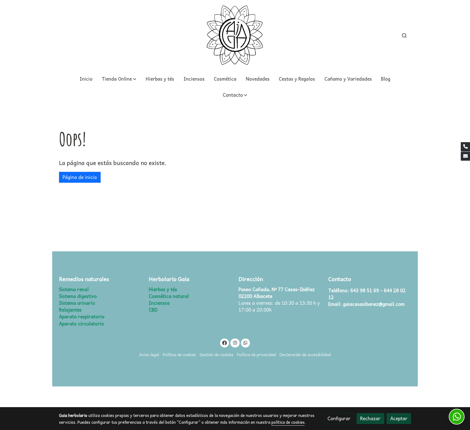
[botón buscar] (404, 35)
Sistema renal (74, 289)
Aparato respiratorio (81, 316)
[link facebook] (224, 342)
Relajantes (70, 309)
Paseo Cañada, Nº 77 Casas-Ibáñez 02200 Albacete (277, 293)
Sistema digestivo (78, 296)
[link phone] (465, 146)
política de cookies (288, 422)
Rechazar (370, 418)
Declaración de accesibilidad (305, 354)
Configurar (339, 418)
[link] (235, 35)
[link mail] (465, 156)
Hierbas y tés (163, 289)
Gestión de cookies (216, 354)
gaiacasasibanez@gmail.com (374, 304)
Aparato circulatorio (81, 323)
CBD (153, 309)
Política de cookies (179, 354)
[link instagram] (235, 342)
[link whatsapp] (245, 342)
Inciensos (159, 303)
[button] (235, 95)
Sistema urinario (77, 303)
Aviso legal (149, 354)
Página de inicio (80, 177)
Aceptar (398, 418)
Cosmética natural (169, 296)
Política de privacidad (256, 354)
